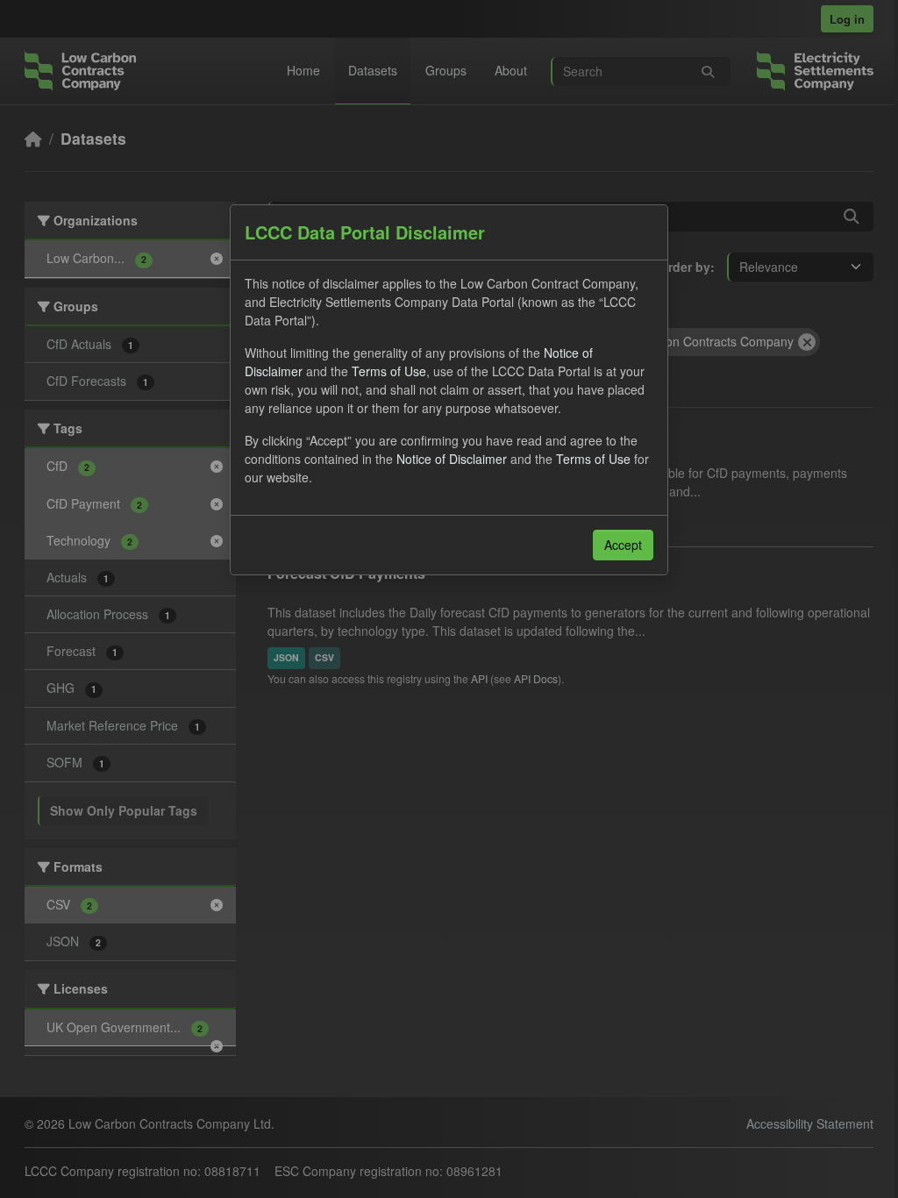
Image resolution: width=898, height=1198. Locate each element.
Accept (623, 544)
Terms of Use (389, 371)
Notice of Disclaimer (451, 458)
